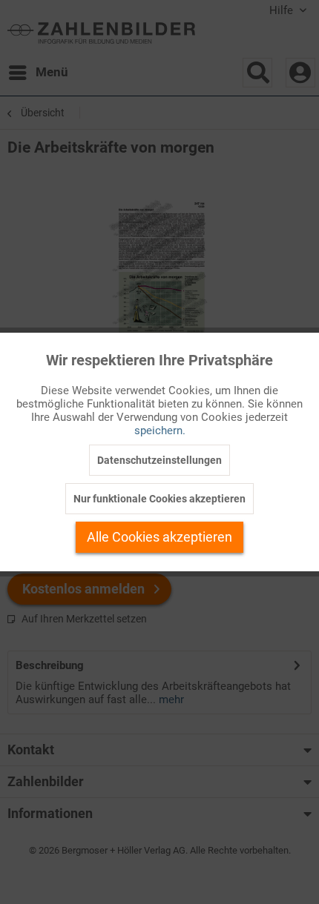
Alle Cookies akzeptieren (159, 537)
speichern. (159, 430)
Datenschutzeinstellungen (159, 460)
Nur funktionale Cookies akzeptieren (159, 499)
